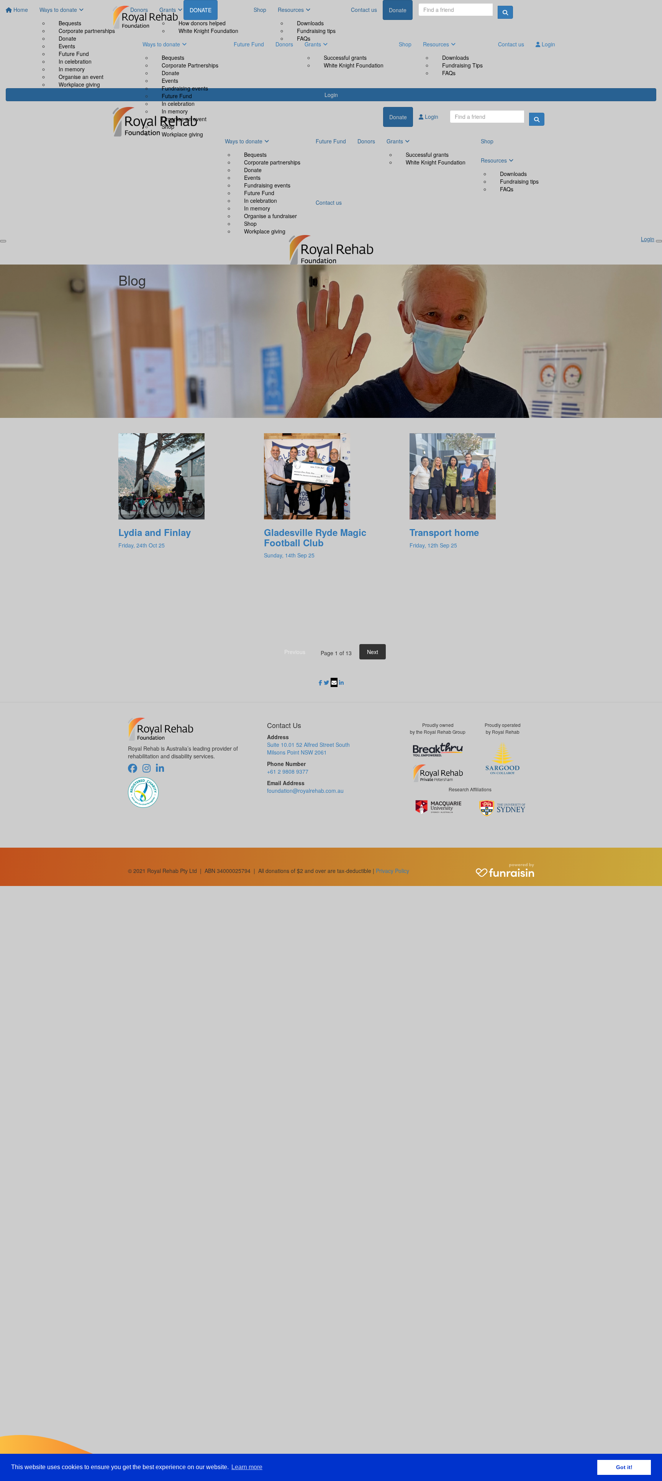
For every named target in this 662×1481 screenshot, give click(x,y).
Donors (284, 44)
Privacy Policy (392, 870)
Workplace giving (182, 134)
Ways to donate (161, 44)
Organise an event (184, 119)
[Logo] (145, 17)
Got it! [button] (624, 1467)
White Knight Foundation (353, 65)
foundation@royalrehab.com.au (305, 790)
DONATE (200, 10)
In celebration (178, 103)
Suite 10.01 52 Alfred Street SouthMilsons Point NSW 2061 (308, 748)
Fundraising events (185, 88)
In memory (175, 111)
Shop (168, 126)
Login (547, 44)
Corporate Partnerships (190, 65)
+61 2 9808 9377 (287, 771)
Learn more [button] (246, 1467)
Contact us (511, 44)
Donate (170, 73)
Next (372, 652)
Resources (436, 44)
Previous (294, 652)
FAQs (449, 73)
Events (170, 80)
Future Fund (177, 96)
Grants (313, 44)
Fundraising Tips (462, 65)
